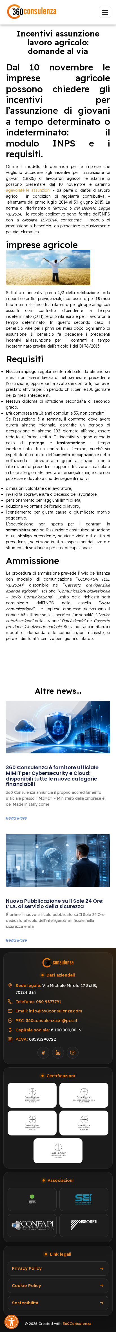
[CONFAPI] (32, 1225)
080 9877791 (48, 1001)
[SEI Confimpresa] (83, 1199)
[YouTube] (73, 1053)
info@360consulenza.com (55, 1011)
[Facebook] (43, 1053)
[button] (11, 1321)
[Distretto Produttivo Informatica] (32, 1199)
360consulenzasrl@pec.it (51, 1020)
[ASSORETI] (83, 1225)
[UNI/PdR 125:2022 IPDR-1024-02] (83, 1123)
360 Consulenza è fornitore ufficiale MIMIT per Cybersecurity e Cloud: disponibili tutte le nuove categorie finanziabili (52, 776)
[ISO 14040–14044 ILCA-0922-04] (83, 1095)
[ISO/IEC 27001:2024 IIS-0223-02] (32, 1123)
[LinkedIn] (58, 1053)
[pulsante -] (105, 12)
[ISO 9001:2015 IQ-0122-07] (32, 1095)
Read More (16, 818)
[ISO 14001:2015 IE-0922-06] (58, 1150)
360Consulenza (77, 1323)
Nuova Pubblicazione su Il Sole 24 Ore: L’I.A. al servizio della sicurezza (54, 903)
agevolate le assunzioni (28, 190)
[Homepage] (32, 12)
